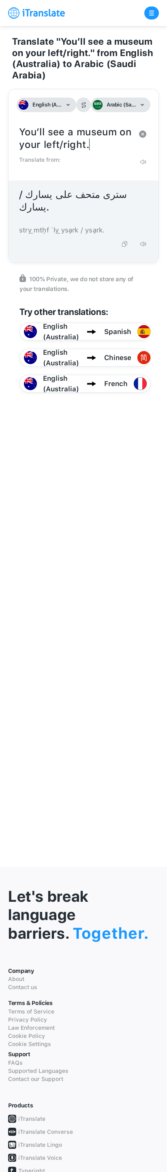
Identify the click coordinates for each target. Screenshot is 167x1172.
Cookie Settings (29, 1044)
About (16, 979)
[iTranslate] (36, 13)
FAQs (15, 1062)
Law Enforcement (31, 1027)
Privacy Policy (27, 1019)
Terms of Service (31, 1011)
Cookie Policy (26, 1036)
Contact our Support (35, 1079)
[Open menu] (151, 13)
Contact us (22, 987)
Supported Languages (38, 1071)
